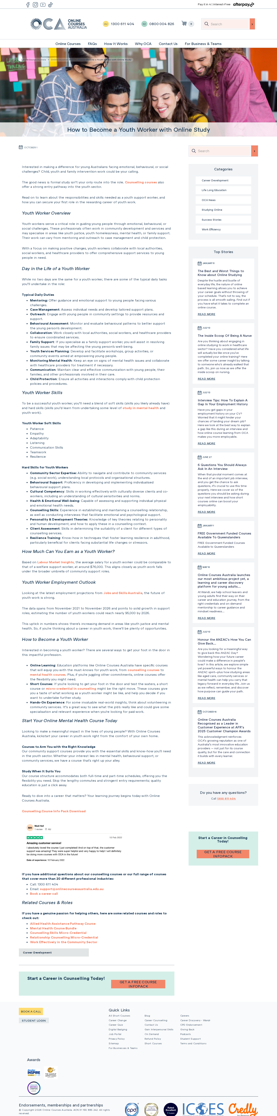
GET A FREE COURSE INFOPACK (138, 984)
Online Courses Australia (59, 24)
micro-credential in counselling (71, 688)
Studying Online (212, 209)
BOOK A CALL (31, 1011)
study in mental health (141, 408)
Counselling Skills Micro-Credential (58, 933)
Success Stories (211, 219)
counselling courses (143, 670)
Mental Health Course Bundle (53, 928)
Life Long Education (214, 190)
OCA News (209, 200)
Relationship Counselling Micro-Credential (64, 937)
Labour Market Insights (55, 562)
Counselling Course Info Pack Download (54, 811)
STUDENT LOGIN (34, 1020)
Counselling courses (141, 182)
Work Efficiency (211, 229)
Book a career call (44, 894)
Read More (206, 314)
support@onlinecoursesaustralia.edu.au (72, 889)
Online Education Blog (62, 59)
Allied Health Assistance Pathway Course (63, 923)
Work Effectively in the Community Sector (63, 942)
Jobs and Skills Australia (122, 593)
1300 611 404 (226, 798)
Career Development (37, 952)
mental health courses (47, 674)
